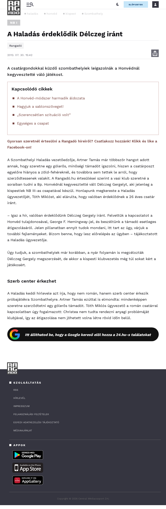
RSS (15, 389)
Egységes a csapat (33, 123)
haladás (32, 13)
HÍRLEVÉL (19, 398)
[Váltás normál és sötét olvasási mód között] (117, 4)
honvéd (52, 13)
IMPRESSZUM (21, 406)
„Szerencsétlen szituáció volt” (44, 115)
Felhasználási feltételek (31, 414)
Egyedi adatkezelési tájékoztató (36, 422)
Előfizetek (136, 4)
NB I (13, 23)
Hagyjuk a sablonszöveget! (40, 106)
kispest (71, 13)
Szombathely (93, 13)
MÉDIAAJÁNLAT (22, 430)
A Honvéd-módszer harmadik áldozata (51, 98)
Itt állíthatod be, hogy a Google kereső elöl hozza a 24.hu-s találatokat (88, 335)
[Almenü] (29, 4)
